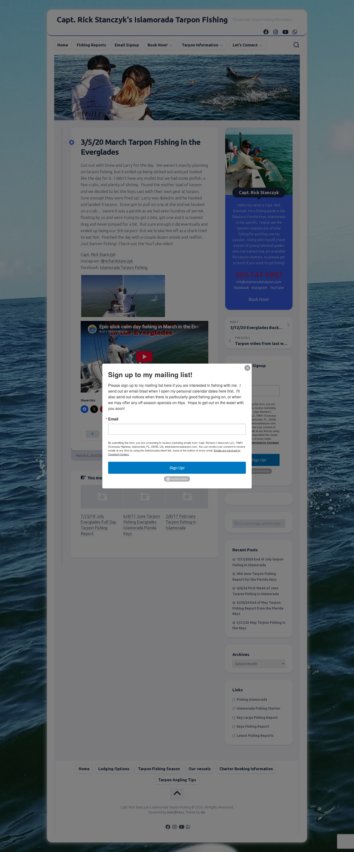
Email (113, 419)
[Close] (247, 368)
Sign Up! (177, 468)
